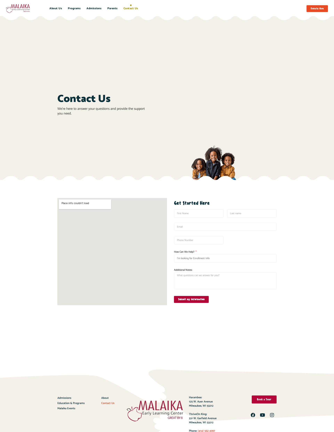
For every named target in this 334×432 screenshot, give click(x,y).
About (105, 398)
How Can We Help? (184, 252)
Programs (74, 8)
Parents (112, 8)
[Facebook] (252, 414)
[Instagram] (272, 414)
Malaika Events (66, 408)
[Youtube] (262, 414)
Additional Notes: (183, 270)
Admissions (93, 8)
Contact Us (131, 8)
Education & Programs (71, 403)
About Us (55, 8)
